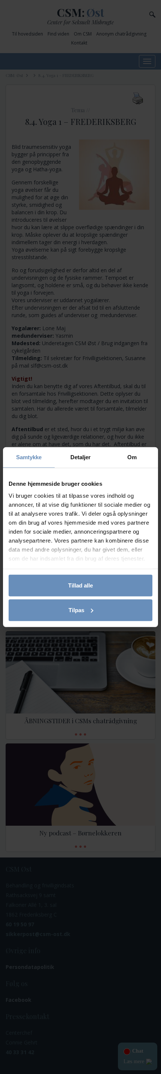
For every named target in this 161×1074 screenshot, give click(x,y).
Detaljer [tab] (80, 457)
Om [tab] (132, 457)
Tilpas (76, 610)
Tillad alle (80, 585)
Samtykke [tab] (29, 457)
